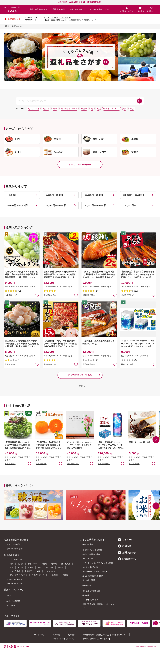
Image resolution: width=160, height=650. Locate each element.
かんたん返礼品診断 (90, 567)
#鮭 (92, 109)
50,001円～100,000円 (95, 205)
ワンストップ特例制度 (91, 591)
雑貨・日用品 (15, 571)
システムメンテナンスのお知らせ (57, 18)
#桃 (98, 109)
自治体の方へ (129, 559)
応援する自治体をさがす (39, 9)
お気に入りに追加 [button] (37, 295)
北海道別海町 (10, 364)
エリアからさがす (13, 544)
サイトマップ (39, 635)
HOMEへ (81, 386)
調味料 (60, 567)
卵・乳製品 (65, 564)
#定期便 (84, 109)
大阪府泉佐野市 (88, 295)
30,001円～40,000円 (17, 205)
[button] (156, 439)
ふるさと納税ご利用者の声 (93, 576)
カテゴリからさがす (14, 559)
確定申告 (86, 595)
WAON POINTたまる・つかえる (95, 571)
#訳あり (46, 109)
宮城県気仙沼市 (50, 295)
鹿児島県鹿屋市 (88, 364)
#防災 (132, 109)
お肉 (11, 564)
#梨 (124, 109)
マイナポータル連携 (90, 600)
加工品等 (49, 567)
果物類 (44, 564)
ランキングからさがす (15, 579)
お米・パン (32, 564)
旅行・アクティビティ (18, 575)
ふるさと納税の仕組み (91, 554)
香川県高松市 (134, 464)
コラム (8, 595)
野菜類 (54, 564)
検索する (139, 101)
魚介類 (20, 564)
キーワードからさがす (15, 549)
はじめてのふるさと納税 (92, 550)
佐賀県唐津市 (41, 464)
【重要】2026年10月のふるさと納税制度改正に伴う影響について (70, 20)
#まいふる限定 (33, 109)
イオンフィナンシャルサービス (94, 639)
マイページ (128, 539)
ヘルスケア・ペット (40, 575)
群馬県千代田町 (104, 464)
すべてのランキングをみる (80, 375)
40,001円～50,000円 (56, 205)
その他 (65, 575)
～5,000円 (12, 195)
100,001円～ (129, 205)
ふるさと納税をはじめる (99, 9)
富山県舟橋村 (10, 464)
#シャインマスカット (111, 109)
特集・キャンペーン (78, 9)
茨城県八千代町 (127, 295)
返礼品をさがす (59, 9)
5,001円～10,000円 (55, 195)
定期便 (55, 575)
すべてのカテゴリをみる (80, 164)
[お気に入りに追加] (37, 295)
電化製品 (28, 571)
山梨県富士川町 (11, 295)
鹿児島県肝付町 (73, 464)
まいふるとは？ (88, 558)
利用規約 (71, 635)
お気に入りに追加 (29, 463)
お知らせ (126, 546)
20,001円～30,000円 (133, 195)
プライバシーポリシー (62, 639)
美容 (38, 571)
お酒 (11, 567)
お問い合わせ (129, 552)
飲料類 (20, 567)
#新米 (55, 109)
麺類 (39, 567)
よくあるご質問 (88, 580)
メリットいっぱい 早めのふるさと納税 (97, 563)
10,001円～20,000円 (95, 195)
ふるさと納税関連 (13, 601)
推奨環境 (56, 635)
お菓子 (30, 567)
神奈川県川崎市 (127, 364)
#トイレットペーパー (69, 109)
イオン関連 (10, 605)
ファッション (50, 571)
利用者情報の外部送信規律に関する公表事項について (104, 635)
